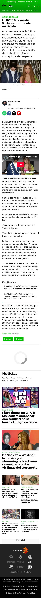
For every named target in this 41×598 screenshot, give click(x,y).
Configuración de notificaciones (16, 593)
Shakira (19, 339)
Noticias (20, 11)
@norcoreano (14, 102)
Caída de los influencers (24, 2)
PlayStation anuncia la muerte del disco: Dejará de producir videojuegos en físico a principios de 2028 (10, 528)
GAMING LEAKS (7, 410)
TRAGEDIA (5, 487)
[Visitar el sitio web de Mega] (20, 562)
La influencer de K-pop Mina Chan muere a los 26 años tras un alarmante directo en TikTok (10, 493)
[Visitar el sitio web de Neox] (30, 557)
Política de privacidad (18, 586)
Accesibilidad (31, 593)
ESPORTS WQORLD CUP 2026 (29, 522)
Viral (13, 11)
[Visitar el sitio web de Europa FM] (20, 567)
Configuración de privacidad (28, 589)
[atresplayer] (29, 6)
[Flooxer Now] (10, 6)
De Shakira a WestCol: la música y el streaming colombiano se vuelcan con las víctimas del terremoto (20, 296)
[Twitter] (9, 105)
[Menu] (38, 6)
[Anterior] (3, 2)
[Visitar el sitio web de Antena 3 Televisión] (11, 557)
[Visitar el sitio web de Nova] (11, 562)
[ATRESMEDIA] (20, 550)
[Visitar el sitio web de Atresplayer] (16, 572)
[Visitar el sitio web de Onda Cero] (11, 567)
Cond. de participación (11, 589)
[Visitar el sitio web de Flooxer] (27, 572)
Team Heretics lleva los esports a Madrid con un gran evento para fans (29, 528)
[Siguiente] (37, 2)
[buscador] (34, 6)
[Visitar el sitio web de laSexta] (20, 557)
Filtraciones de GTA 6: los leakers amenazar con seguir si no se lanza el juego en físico (19, 418)
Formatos (24, 381)
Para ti (29, 11)
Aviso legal (6, 586)
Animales (14, 381)
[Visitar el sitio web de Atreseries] (30, 562)
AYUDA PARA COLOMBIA (11, 452)
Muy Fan (5, 11)
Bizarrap (7, 339)
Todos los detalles (27, 487)
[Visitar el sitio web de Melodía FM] (30, 567)
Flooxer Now (6, 333)
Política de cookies (32, 586)
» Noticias (15, 333)
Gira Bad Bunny (11, 2)
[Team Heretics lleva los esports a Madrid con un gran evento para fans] (30, 514)
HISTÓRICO (6, 522)
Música (36, 11)
